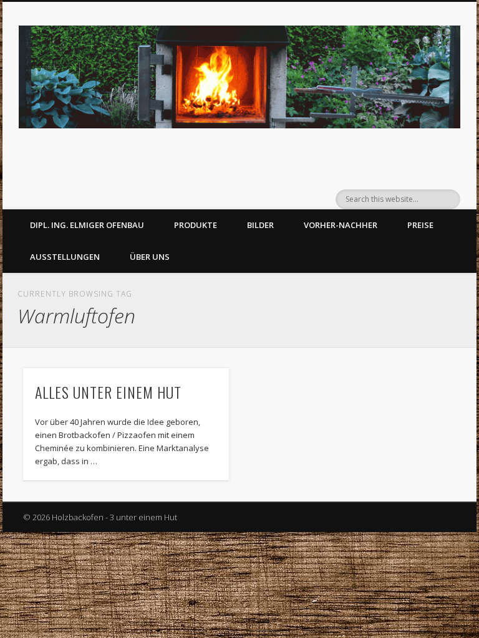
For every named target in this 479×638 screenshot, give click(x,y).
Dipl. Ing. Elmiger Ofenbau (87, 225)
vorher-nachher (340, 225)
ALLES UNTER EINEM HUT (108, 392)
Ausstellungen (65, 256)
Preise (420, 225)
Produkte (195, 225)
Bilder (260, 225)
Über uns (150, 256)
